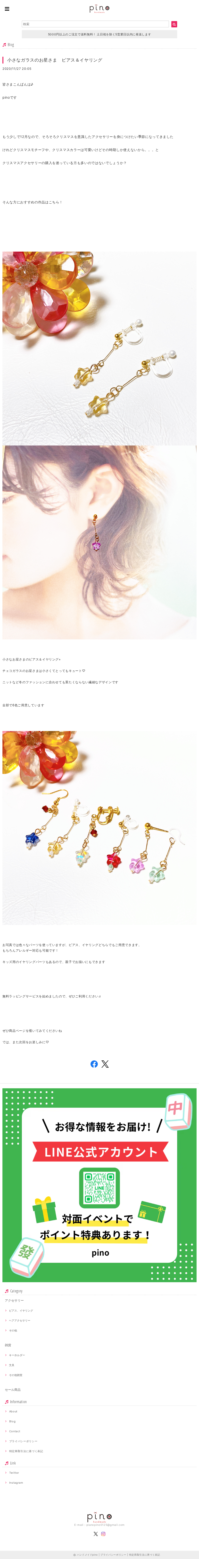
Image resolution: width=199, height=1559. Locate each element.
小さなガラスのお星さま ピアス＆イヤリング (54, 60)
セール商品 (13, 1390)
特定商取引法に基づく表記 (26, 1451)
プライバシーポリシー (23, 1441)
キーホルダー (17, 1355)
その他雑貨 (15, 1375)
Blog (12, 1421)
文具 (11, 1365)
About (13, 1411)
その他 (13, 1330)
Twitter (14, 1472)
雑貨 (8, 1345)
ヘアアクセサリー (19, 1320)
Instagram (16, 1482)
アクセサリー (14, 1300)
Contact (14, 1431)
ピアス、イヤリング (21, 1310)
